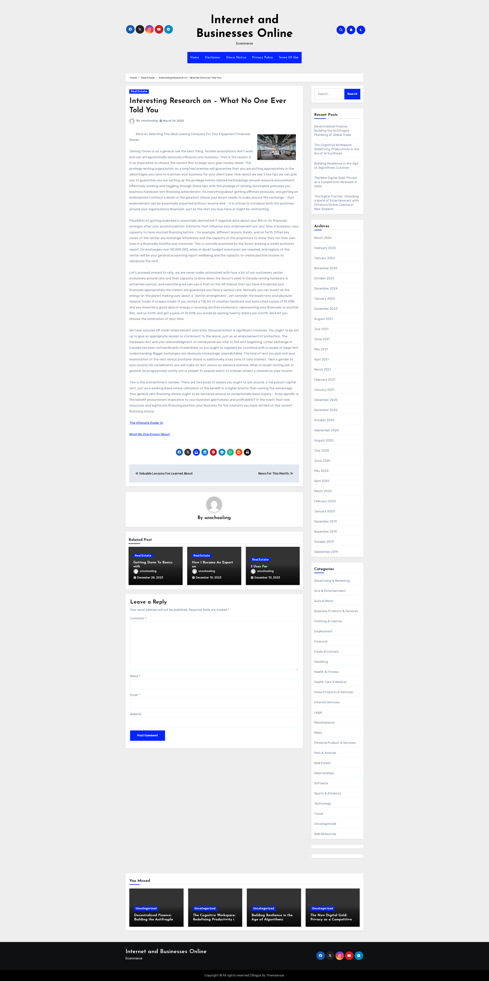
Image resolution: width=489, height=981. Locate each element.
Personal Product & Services (335, 743)
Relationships (324, 773)
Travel (318, 813)
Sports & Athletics (327, 793)
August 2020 (324, 440)
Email (135, 695)
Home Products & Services (333, 692)
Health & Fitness (326, 672)
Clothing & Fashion (328, 621)
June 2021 (322, 339)
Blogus (256, 975)
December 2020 (326, 400)
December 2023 (326, 309)
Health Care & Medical (330, 682)
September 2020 (326, 430)
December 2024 (326, 288)
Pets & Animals (325, 753)
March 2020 (323, 491)
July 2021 (321, 329)
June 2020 (322, 461)
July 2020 (321, 450)
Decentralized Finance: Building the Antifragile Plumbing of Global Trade (332, 131)
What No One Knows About (149, 434)
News (318, 732)
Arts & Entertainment (330, 591)
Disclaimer (212, 57)
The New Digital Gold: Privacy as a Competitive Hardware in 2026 (336, 182)
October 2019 (324, 542)
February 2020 (325, 501)
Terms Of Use (289, 57)
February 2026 (325, 248)
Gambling (321, 662)
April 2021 (321, 359)
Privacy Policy (262, 57)
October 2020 (324, 420)
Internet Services (327, 702)
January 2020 (324, 511)
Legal (318, 712)
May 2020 (321, 471)
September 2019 (326, 552)
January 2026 (324, 258)
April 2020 (322, 481)
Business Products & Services (336, 611)
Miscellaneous (324, 722)
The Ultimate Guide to (146, 423)
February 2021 (324, 379)
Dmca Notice (236, 57)
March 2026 (323, 238)
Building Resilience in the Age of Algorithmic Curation (272, 919)
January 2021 (324, 390)
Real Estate (139, 91)
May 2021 (321, 349)
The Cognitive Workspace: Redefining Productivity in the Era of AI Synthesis (336, 149)
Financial (321, 641)
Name (135, 676)
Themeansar (275, 975)
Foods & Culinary (326, 651)
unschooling (149, 120)
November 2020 (326, 410)
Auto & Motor (324, 601)
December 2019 (325, 521)
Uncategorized (325, 824)
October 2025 (324, 278)
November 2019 (325, 531)
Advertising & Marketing (332, 581)
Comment (138, 618)
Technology (322, 803)
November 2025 (326, 268)
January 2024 (324, 298)
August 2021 (323, 319)
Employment (323, 631)
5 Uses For (259, 566)
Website (135, 714)
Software (321, 783)
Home (194, 57)
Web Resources (325, 834)
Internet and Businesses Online (166, 952)
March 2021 (322, 369)
